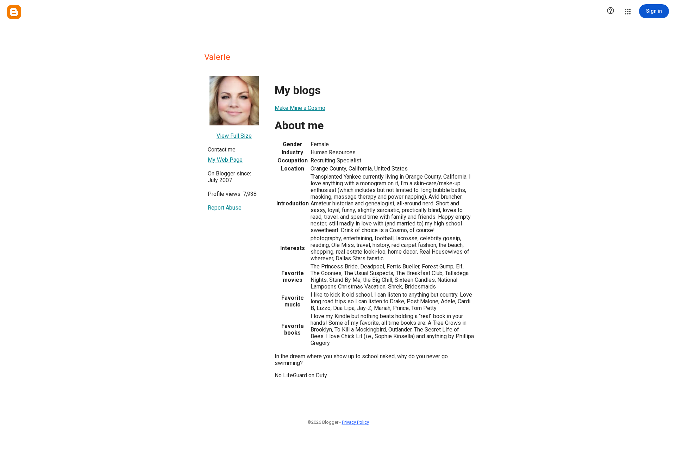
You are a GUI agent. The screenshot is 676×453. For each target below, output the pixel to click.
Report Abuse (225, 207)
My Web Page (225, 159)
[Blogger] (14, 12)
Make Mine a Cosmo (300, 108)
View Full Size (234, 135)
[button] (610, 11)
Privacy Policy (355, 422)
